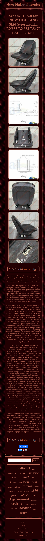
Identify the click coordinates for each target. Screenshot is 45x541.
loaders (13, 482)
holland (23, 468)
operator (13, 496)
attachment (23, 491)
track (26, 476)
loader (24, 481)
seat (13, 470)
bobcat (33, 505)
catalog (17, 487)
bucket (12, 491)
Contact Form (23, 529)
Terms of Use (23, 535)
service (34, 473)
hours (14, 477)
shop (12, 499)
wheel (23, 473)
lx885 (34, 482)
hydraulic (34, 500)
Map (23, 525)
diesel (34, 496)
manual (23, 499)
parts (19, 478)
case (37, 487)
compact (12, 473)
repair (14, 503)
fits (22, 504)
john (10, 487)
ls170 (14, 508)
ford (21, 495)
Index (23, 522)
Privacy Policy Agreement (23, 532)
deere (27, 504)
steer (23, 512)
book (33, 469)
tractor (27, 486)
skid (34, 490)
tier (28, 495)
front (33, 477)
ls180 (34, 509)
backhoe (25, 508)
